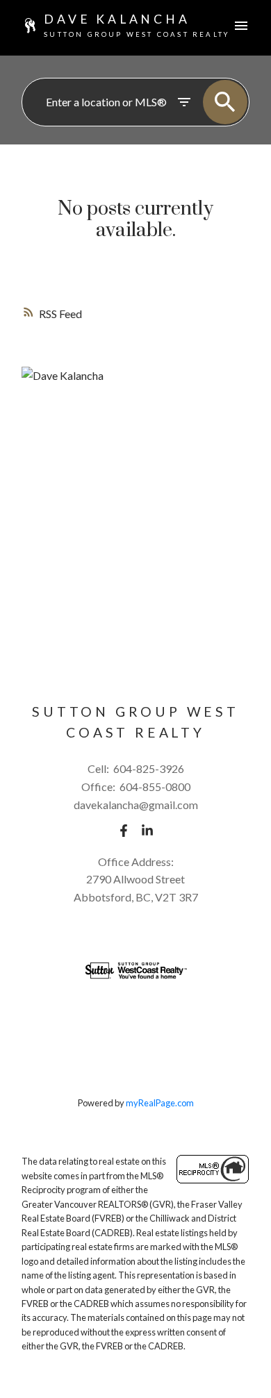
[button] (123, 830)
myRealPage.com (160, 1102)
